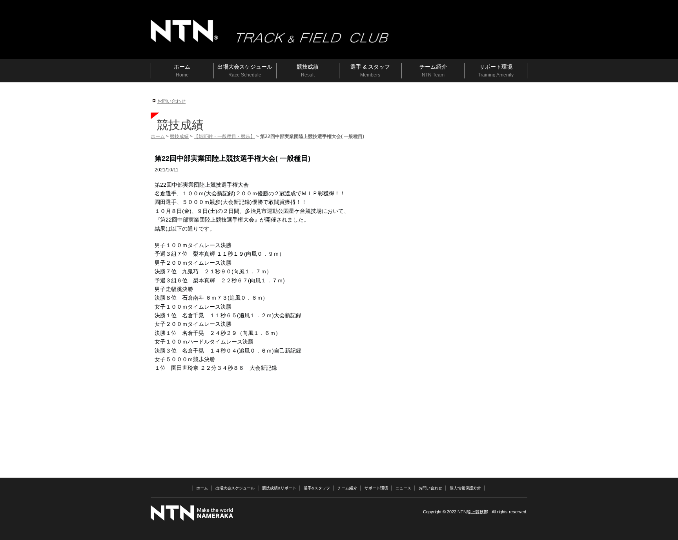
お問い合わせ (171, 101)
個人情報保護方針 (465, 488)
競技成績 (179, 136)
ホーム (158, 136)
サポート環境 (376, 488)
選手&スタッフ (317, 488)
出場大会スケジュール (235, 488)
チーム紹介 (347, 488)
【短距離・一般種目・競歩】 (224, 136)
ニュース (403, 488)
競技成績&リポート (279, 488)
